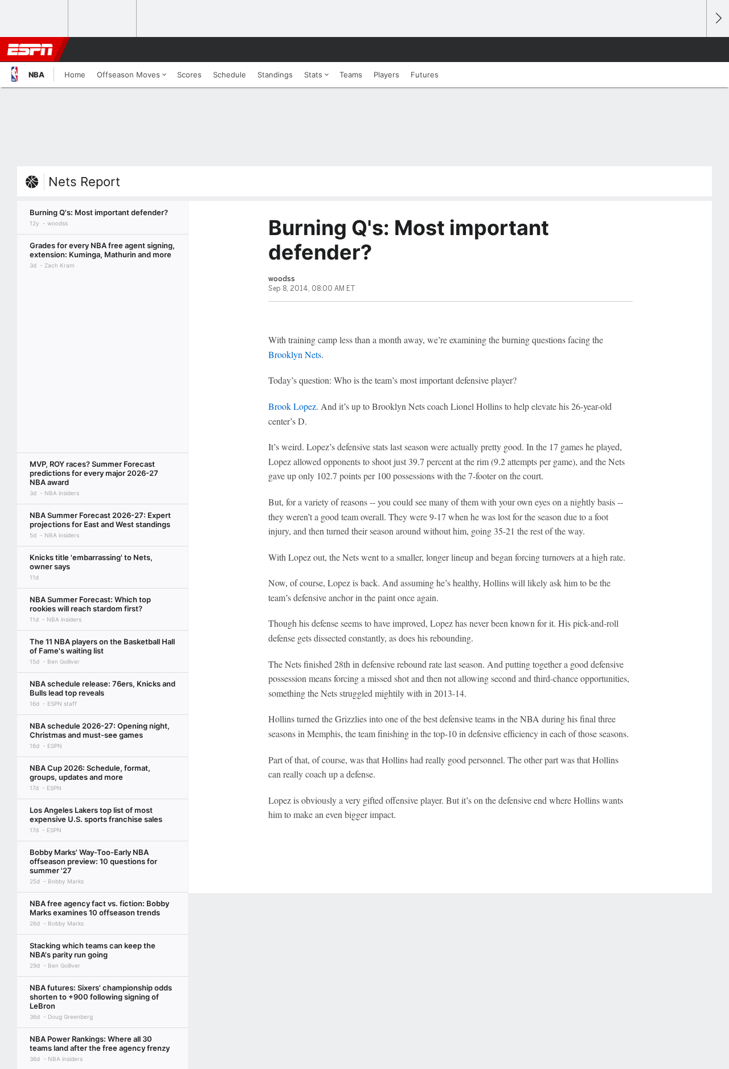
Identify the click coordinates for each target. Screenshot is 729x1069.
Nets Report (84, 181)
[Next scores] (717, 18)
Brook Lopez (292, 406)
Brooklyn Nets (294, 354)
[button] (692, 49)
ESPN (30, 49)
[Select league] (35, 18)
